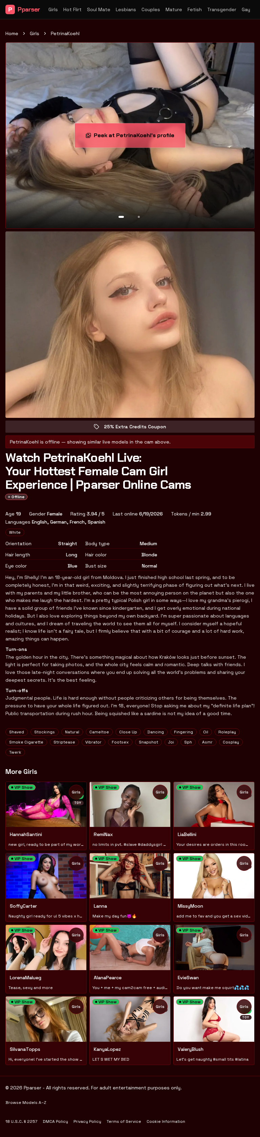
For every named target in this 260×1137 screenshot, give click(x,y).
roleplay (227, 732)
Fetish (195, 9)
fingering (183, 732)
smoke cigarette (26, 742)
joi (171, 742)
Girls (53, 9)
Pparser (24, 9)
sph (188, 742)
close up (128, 732)
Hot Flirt (72, 9)
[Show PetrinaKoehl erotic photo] (121, 216)
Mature (174, 9)
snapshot (148, 742)
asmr (207, 742)
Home (11, 33)
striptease (64, 742)
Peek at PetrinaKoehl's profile (137, 137)
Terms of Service (124, 1121)
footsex (120, 742)
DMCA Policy (55, 1121)
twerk (15, 752)
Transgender (221, 9)
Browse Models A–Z (25, 1102)
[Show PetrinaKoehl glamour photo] (138, 216)
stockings (44, 732)
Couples (151, 9)
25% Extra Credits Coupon (140, 428)
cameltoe (99, 732)
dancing (155, 732)
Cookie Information (166, 1121)
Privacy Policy (87, 1121)
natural (72, 732)
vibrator (93, 742)
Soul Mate (98, 9)
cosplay (231, 742)
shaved (16, 732)
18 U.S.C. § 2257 (21, 1121)
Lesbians (126, 9)
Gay (246, 9)
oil (205, 732)
